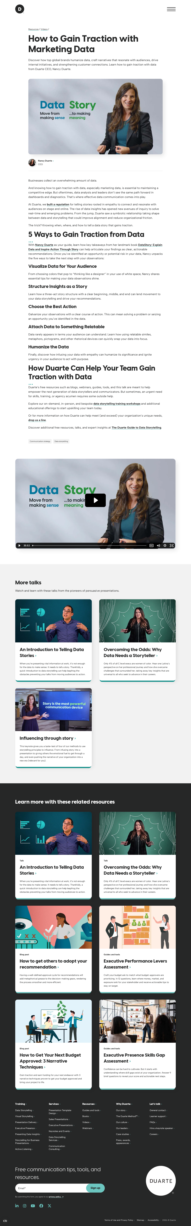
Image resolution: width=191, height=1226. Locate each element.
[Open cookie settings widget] (5, 1221)
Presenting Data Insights (27, 1134)
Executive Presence (25, 1128)
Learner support (157, 1116)
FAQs (152, 1122)
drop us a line (37, 420)
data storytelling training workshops (116, 403)
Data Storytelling (23, 1110)
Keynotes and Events (59, 1131)
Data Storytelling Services (57, 1139)
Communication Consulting (57, 1147)
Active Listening (23, 1149)
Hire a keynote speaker (161, 1128)
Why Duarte (123, 1104)
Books (85, 1116)
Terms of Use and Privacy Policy (118, 1220)
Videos (44, 29)
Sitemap (140, 1220)
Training (20, 1104)
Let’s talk (155, 1104)
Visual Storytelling (24, 1116)
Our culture (121, 1122)
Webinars (87, 1128)
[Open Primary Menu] (171, 9)
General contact (158, 1110)
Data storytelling (61, 441)
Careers (153, 1134)
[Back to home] (161, 1180)
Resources (33, 29)
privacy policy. (56, 1197)
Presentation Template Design (60, 1112)
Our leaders (122, 1128)
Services (54, 1104)
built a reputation (58, 204)
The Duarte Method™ (127, 1116)
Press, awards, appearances (123, 1142)
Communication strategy (40, 441)
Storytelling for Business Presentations (27, 1142)
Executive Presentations (61, 1125)
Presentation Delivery (26, 1122)
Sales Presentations (58, 1119)
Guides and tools (90, 1110)
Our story (120, 1110)
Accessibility (153, 1220)
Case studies (122, 1134)
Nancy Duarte (45, 160)
